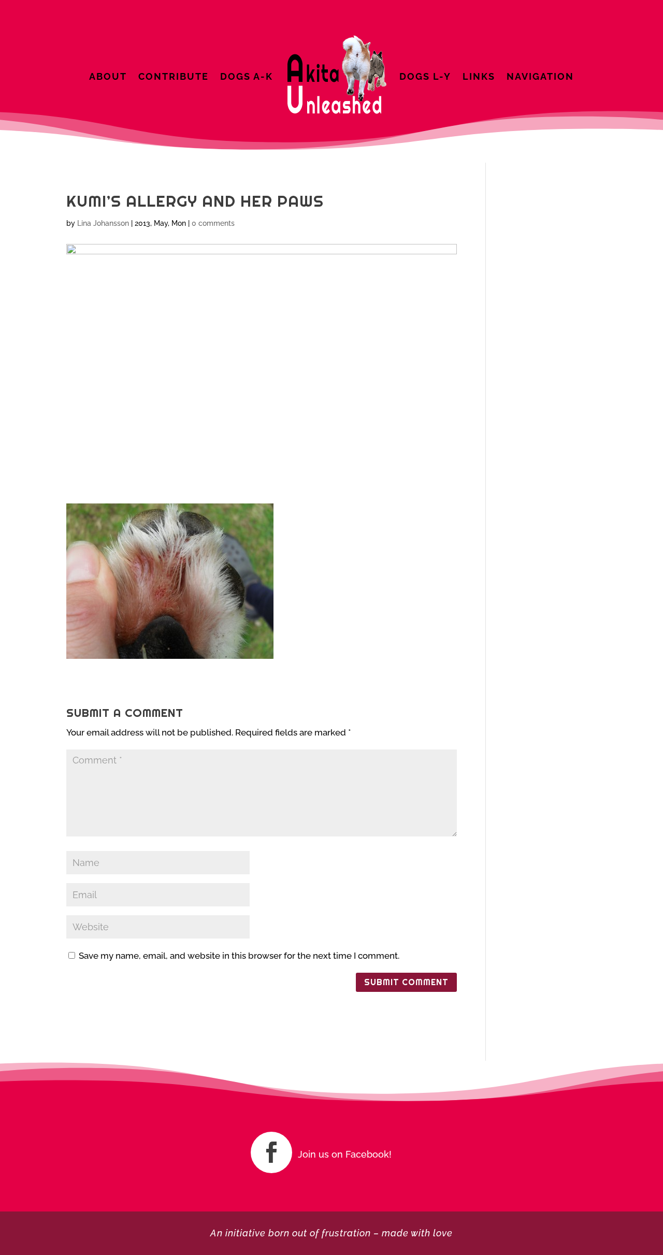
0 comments (213, 223)
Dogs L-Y (425, 76)
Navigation (540, 76)
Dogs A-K (246, 76)
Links (479, 76)
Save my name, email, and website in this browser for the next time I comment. (239, 955)
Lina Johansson (103, 223)
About (108, 76)
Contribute (173, 76)
